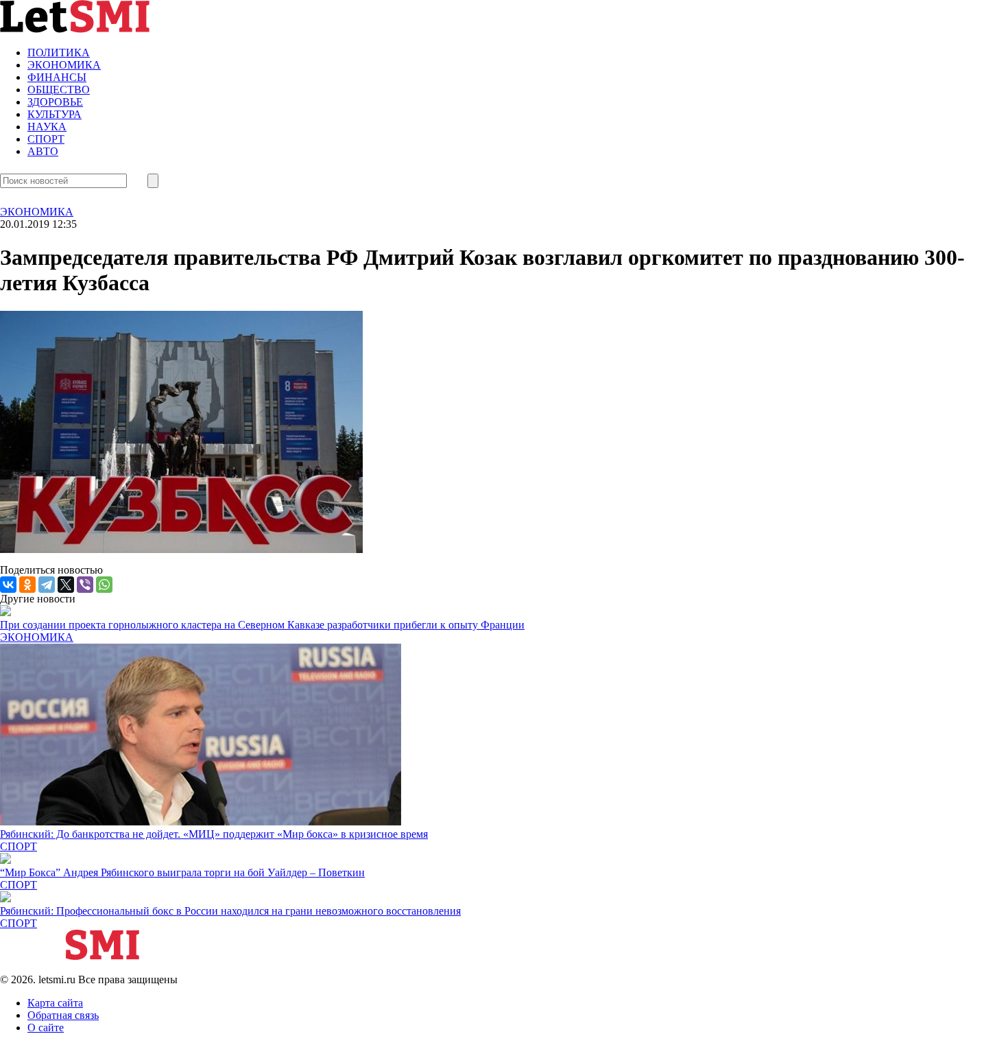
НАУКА (47, 126)
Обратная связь (63, 1015)
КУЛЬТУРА (54, 114)
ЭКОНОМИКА (64, 65)
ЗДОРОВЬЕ (55, 102)
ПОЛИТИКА (58, 52)
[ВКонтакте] (8, 584)
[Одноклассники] (27, 584)
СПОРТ (45, 139)
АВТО (42, 151)
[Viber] (85, 584)
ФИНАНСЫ (56, 77)
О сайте (45, 1027)
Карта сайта (55, 1003)
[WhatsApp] (104, 584)
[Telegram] (46, 584)
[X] (66, 584)
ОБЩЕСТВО (58, 89)
